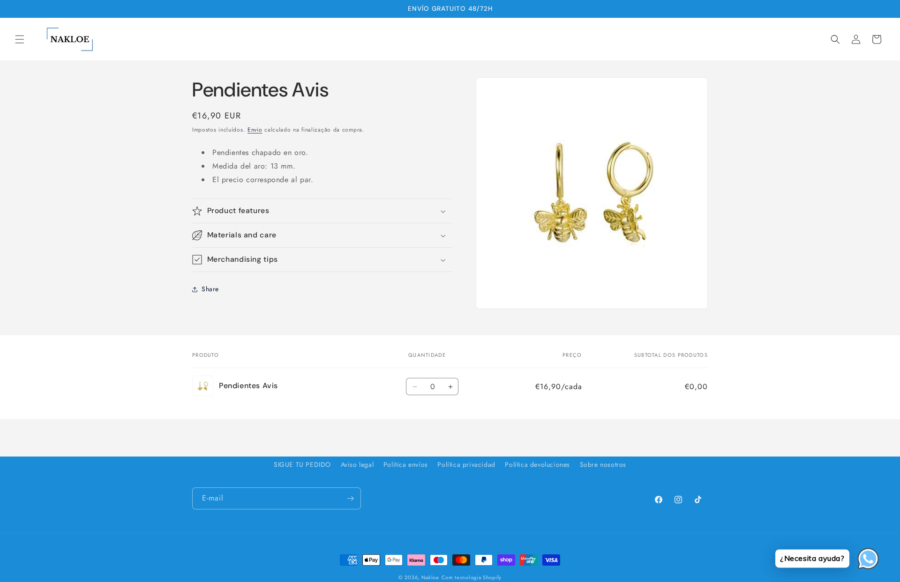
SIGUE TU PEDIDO (302, 464)
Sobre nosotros (603, 464)
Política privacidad (466, 464)
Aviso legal (357, 464)
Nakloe (430, 577)
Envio (255, 129)
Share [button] (210, 289)
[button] (19, 39)
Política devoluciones (537, 464)
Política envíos (405, 464)
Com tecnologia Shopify (472, 577)
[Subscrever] (350, 498)
